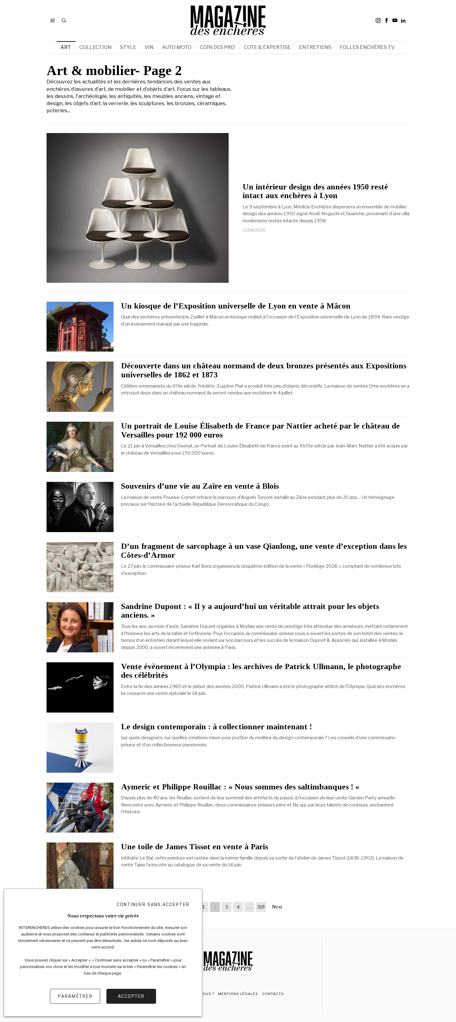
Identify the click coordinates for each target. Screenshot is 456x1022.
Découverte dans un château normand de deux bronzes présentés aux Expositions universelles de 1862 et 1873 (263, 370)
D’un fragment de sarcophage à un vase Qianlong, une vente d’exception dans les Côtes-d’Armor (264, 551)
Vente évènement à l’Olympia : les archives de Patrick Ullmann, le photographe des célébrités (261, 671)
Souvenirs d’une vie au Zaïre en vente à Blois (200, 486)
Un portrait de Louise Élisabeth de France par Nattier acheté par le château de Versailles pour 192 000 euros (260, 430)
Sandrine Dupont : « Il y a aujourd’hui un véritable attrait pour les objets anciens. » (250, 611)
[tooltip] (378, 20)
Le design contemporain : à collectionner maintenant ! (216, 726)
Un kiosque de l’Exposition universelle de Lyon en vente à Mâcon (236, 306)
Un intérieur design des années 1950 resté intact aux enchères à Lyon (315, 191)
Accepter (131, 996)
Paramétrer (75, 996)
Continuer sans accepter (153, 904)
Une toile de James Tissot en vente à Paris (194, 846)
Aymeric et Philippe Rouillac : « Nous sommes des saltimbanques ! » (240, 787)
